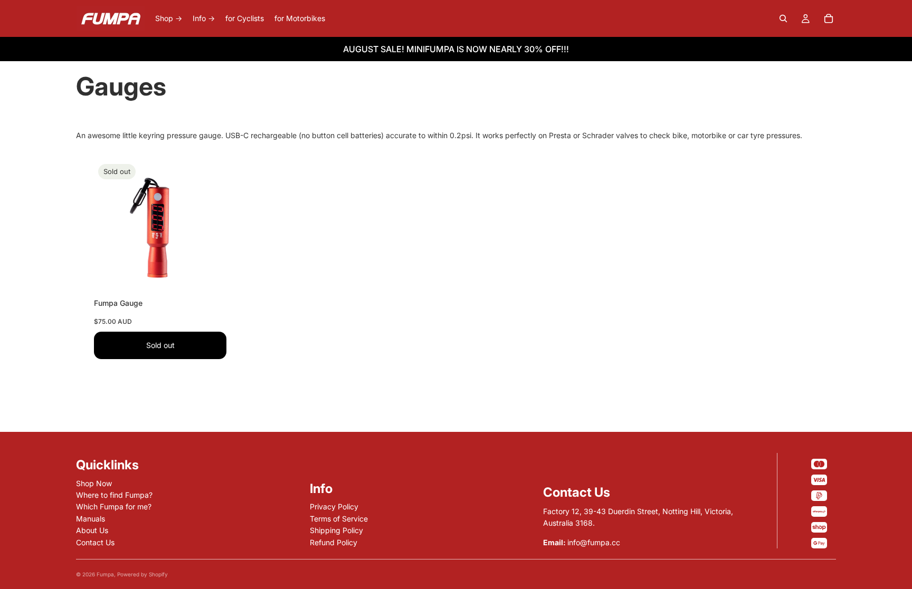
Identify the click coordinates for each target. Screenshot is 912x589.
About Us (92, 530)
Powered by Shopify (142, 574)
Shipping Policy (336, 530)
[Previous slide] (110, 226)
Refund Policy (333, 542)
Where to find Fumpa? (114, 494)
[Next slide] (210, 226)
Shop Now (94, 483)
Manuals (90, 518)
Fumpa (105, 574)
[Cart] (828, 18)
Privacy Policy (334, 506)
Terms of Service (339, 518)
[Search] (783, 18)
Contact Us (95, 542)
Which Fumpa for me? (113, 506)
